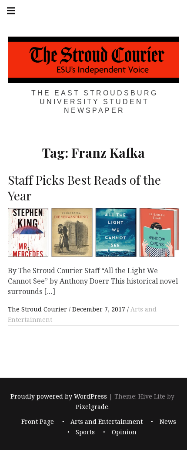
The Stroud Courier (38, 309)
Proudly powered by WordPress (58, 396)
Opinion (124, 432)
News (168, 421)
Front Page (37, 421)
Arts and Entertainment (106, 421)
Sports (85, 432)
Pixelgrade (92, 407)
